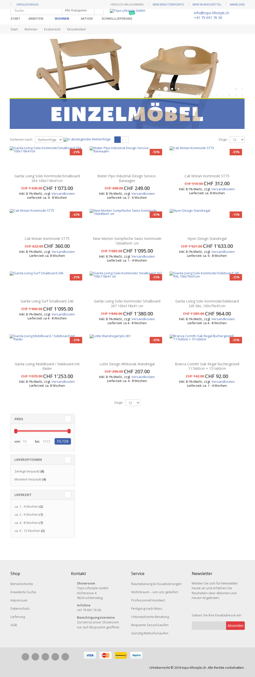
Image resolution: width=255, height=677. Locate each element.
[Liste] (125, 140)
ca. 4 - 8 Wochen (26, 522)
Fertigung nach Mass (146, 608)
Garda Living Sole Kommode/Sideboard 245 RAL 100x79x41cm (207, 303)
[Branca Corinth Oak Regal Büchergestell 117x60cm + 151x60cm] (207, 346)
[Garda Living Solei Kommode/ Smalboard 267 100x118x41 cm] (127, 284)
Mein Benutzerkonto (168, 4)
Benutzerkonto (21, 583)
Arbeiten (35, 18)
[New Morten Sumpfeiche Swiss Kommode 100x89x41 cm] (127, 221)
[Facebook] (25, 657)
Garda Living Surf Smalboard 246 (47, 301)
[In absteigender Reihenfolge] (87, 139)
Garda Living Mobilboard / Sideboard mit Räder (47, 366)
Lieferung (17, 616)
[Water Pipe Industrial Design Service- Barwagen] (127, 158)
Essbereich (52, 29)
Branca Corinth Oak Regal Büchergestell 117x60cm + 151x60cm (207, 366)
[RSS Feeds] (65, 657)
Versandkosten (63, 193)
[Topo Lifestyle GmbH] (127, 11)
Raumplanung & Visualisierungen (156, 583)
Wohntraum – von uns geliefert (154, 592)
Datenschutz (20, 608)
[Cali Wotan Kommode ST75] (47, 221)
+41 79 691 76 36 (208, 17)
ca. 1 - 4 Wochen (26, 506)
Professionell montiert (148, 600)
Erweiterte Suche (23, 592)
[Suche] (98, 10)
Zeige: (223, 139)
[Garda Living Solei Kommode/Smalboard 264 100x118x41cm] (47, 158)
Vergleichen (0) (27, 4)
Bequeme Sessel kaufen (150, 625)
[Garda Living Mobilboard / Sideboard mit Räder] (47, 346)
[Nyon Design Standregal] (207, 221)
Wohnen (62, 18)
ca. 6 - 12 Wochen (27, 530)
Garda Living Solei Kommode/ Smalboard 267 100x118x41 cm (127, 303)
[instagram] (35, 657)
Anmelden (237, 4)
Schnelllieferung (118, 17)
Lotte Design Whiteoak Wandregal (127, 364)
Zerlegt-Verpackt (27, 471)
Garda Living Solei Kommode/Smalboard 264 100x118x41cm (47, 178)
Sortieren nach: (21, 139)
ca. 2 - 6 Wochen (26, 514)
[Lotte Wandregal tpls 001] (127, 346)
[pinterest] (45, 657)
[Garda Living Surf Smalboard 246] (47, 284)
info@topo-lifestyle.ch (211, 12)
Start (14, 29)
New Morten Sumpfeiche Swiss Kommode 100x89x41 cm (127, 241)
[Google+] (55, 657)
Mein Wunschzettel (206, 4)
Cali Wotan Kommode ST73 (207, 176)
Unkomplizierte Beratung (150, 616)
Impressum (18, 600)
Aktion (88, 17)
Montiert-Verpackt (28, 479)
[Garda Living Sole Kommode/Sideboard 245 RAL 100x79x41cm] (207, 284)
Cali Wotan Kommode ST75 (47, 238)
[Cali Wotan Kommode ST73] (207, 158)
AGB (13, 625)
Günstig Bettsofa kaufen (149, 633)
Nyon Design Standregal (207, 238)
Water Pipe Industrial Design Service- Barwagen (127, 178)
